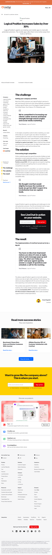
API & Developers (21, 496)
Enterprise (20, 469)
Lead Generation (5, 474)
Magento (44, 517)
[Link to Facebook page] (20, 531)
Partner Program (37, 503)
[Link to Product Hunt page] (31, 531)
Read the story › (7, 350)
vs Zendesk (20, 475)
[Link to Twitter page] (13, 531)
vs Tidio (19, 482)
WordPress (33, 517)
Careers (36, 496)
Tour (2, 469)
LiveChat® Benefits (5, 467)
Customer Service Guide (6, 492)
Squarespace (26, 517)
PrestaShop (38, 519)
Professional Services (22, 494)
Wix (39, 517)
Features (3, 471)
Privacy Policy (44, 552)
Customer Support (22, 464)
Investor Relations (38, 499)
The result (6, 174)
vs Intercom (20, 484)
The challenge (8, 168)
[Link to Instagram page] (28, 531)
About (36, 490)
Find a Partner (37, 506)
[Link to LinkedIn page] (16, 531)
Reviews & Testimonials (39, 469)
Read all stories (24, 359)
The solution (7, 171)
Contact (36, 492)
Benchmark (3, 496)
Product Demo (4, 476)
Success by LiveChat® (6, 490)
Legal (35, 508)
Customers (36, 467)
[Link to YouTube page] (24, 531)
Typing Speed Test (5, 499)
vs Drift (19, 477)
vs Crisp (19, 479)
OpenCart (32, 519)
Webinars (20, 492)
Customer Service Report (6, 494)
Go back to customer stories (11, 14)
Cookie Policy (15, 551)
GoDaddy (26, 519)
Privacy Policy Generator (6, 501)
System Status (21, 499)
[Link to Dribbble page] (35, 531)
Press (35, 501)
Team (35, 494)
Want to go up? (6, 182)
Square (45, 519)
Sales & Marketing (22, 467)
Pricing (2, 464)
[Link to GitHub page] (39, 531)
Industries (36, 464)
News (2, 483)
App (2, 478)
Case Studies (37, 471)
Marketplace (4, 480)
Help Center (20, 490)
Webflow (20, 519)
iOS (20, 457)
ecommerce (39, 541)
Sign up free (41, 222)
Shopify (19, 517)
